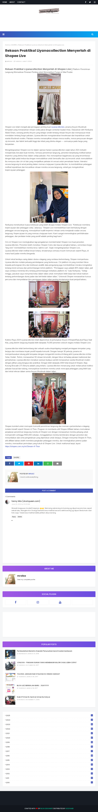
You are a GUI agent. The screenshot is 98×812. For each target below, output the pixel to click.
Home (5, 2)
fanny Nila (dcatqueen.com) (25, 501)
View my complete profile (26, 580)
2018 (49, 747)
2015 (49, 760)
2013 (49, 769)
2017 (49, 751)
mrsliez (9, 61)
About (12, 2)
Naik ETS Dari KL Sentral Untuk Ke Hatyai (33, 697)
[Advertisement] (49, 23)
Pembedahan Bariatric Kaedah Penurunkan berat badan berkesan (44, 651)
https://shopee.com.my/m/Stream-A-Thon (22, 446)
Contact (21, 2)
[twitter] (90, 2)
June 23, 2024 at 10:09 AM (21, 504)
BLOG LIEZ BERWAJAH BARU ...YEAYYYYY (33, 685)
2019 (49, 742)
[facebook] (85, 2)
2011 (49, 778)
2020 (49, 738)
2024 (49, 720)
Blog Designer (46, 808)
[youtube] (60, 602)
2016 (49, 756)
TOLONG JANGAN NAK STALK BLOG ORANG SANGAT (38, 674)
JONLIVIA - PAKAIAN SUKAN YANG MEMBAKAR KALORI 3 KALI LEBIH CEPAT (47, 662)
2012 (49, 773)
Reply (14, 517)
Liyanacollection (57, 127)
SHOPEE (14, 45)
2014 (49, 764)
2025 (49, 715)
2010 (49, 782)
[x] (82, 602)
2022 (49, 729)
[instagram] (94, 2)
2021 (49, 733)
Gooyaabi (70, 808)
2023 (49, 724)
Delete (20, 517)
